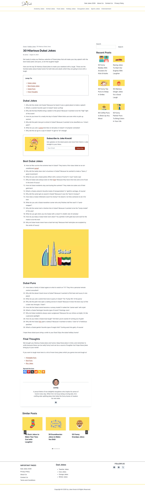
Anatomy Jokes (39, 9)
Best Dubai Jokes (33, 86)
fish (40, 321)
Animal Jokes (50, 9)
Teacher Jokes (64, 469)
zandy (26, 54)
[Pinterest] (28, 371)
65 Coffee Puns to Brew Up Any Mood (104, 115)
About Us (100, 3)
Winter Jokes (63, 477)
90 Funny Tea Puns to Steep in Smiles (103, 92)
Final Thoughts (33, 92)
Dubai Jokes (32, 83)
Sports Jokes (95, 9)
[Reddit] (36, 371)
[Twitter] (123, 467)
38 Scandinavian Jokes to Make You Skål (55, 436)
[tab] (52, 448)
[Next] (86, 432)
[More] (43, 371)
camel (41, 128)
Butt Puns (29, 360)
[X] (32, 371)
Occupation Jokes (83, 9)
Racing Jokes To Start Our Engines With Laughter (118, 69)
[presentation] (32, 423)
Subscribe (79, 148)
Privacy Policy (119, 3)
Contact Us (109, 3)
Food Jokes (60, 9)
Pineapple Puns (31, 358)
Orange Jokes (63, 474)
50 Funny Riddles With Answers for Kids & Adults (103, 69)
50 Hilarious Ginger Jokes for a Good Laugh (118, 93)
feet (54, 180)
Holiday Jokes (71, 9)
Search (98, 44)
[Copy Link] (39, 371)
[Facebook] (25, 371)
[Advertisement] (72, 23)
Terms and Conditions (27, 480)
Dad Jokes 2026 (89, 3)
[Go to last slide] (25, 432)
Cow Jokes (62, 472)
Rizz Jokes (29, 363)
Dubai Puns (31, 89)
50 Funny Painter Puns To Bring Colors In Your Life (118, 117)
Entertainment (106, 9)
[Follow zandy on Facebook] (55, 402)
